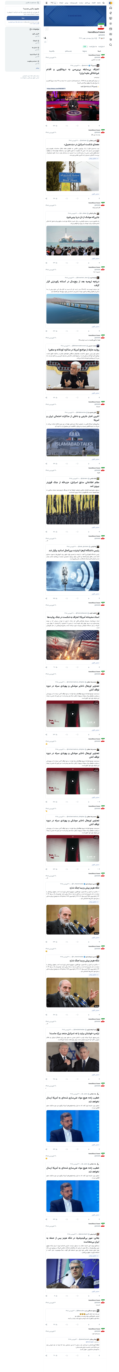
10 (93, 47)
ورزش (66, 3)
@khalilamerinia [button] (81, 412)
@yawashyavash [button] (84, 1339)
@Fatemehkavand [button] (81, 613)
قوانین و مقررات (36, 23)
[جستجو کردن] (103, 3)
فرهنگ (61, 3)
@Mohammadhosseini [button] (79, 346)
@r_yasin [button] (84, 1094)
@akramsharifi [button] (83, 1234)
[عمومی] (45, 38)
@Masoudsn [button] (80, 1311)
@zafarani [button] (83, 140)
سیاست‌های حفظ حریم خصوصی (16, 22)
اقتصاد (93, 3)
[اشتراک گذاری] (46, 126)
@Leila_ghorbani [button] (83, 547)
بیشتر (37, 68)
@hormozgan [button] (89, 1342)
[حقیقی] (45, 42)
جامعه (99, 3)
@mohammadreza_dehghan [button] (75, 682)
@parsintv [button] (85, 66)
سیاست (81, 3)
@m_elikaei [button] (82, 213)
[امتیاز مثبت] (99, 126)
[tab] (99, 51)
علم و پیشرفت (73, 3)
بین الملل (87, 3)
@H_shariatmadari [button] (77, 884)
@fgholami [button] (84, 479)
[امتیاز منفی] (88, 126)
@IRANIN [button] (97, 58)
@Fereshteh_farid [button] (81, 278)
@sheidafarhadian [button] (79, 1030)
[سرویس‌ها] (46, 3)
